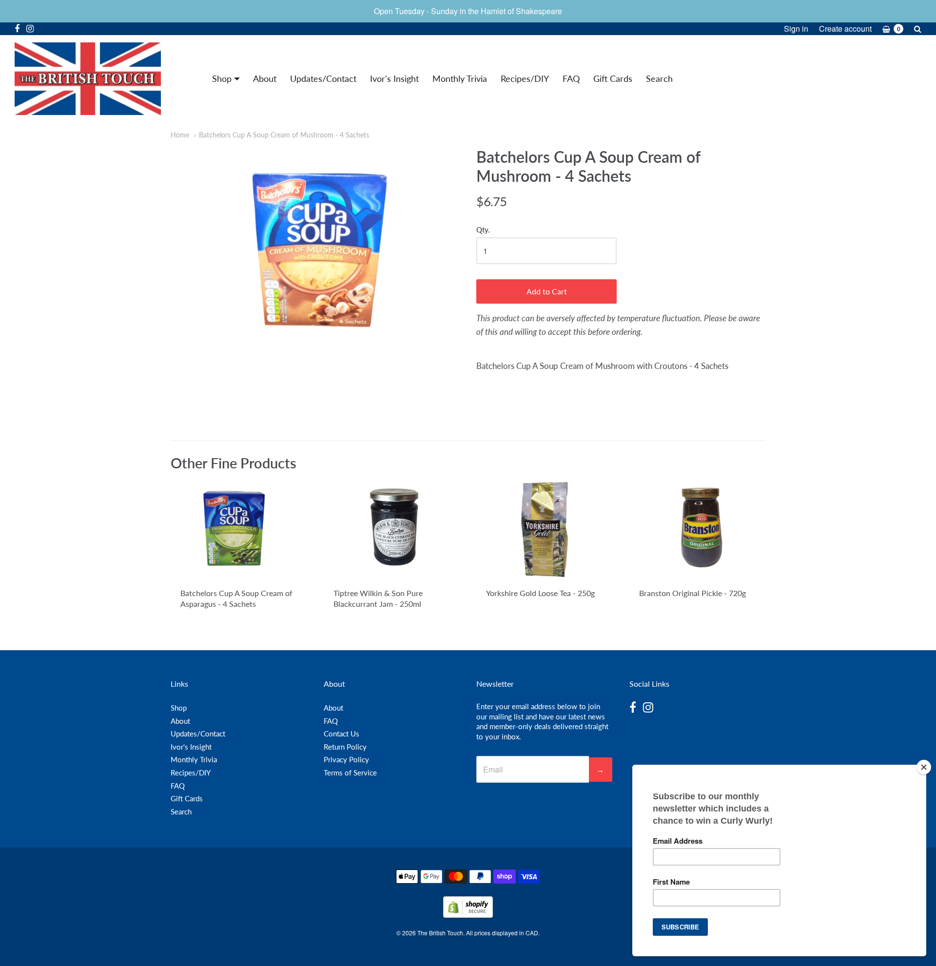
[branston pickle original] (697, 530)
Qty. (483, 230)
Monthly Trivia (459, 78)
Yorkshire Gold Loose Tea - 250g (540, 593)
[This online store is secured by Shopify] (468, 914)
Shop (222, 78)
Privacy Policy (346, 759)
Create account (845, 28)
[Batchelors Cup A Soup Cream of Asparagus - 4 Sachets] (239, 530)
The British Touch (440, 932)
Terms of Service (350, 772)
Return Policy (345, 746)
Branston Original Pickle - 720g (692, 593)
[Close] (923, 767)
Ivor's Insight (394, 78)
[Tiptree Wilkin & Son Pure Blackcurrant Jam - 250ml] (392, 530)
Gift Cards (612, 78)
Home (180, 135)
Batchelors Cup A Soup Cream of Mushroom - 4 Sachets (284, 135)
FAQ (571, 78)
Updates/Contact (323, 78)
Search (659, 78)
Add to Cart (546, 291)
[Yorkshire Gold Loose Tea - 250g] (544, 530)
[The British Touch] (88, 78)
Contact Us (341, 733)
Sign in (796, 28)
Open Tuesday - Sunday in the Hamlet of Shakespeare (468, 11)
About (264, 78)
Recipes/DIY (525, 78)
